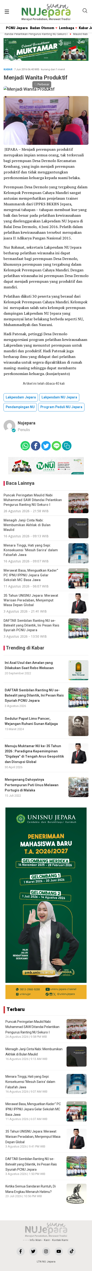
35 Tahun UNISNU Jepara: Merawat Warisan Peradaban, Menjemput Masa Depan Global (32, 1137)
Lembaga (66, 28)
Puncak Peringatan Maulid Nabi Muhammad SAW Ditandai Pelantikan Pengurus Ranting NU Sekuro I (32, 1027)
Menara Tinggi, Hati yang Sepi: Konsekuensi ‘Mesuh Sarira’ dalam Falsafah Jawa (30, 1082)
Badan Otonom (42, 28)
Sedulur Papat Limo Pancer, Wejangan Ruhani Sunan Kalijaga (31, 721)
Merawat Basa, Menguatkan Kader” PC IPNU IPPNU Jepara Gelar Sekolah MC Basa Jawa (33, 1109)
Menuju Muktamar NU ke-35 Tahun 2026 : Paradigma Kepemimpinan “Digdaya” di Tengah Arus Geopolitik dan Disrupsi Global (34, 754)
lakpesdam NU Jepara (59, 397)
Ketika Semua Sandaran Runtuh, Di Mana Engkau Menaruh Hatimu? (30, 1189)
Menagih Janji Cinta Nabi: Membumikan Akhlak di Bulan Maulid (34, 1052)
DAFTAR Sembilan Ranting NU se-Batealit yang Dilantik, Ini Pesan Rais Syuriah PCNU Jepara (34, 695)
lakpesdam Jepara (21, 397)
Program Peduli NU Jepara (61, 407)
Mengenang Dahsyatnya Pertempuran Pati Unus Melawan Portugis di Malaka (32, 785)
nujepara (26, 423)
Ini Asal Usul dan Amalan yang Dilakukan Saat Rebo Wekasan (29, 665)
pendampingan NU (20, 407)
